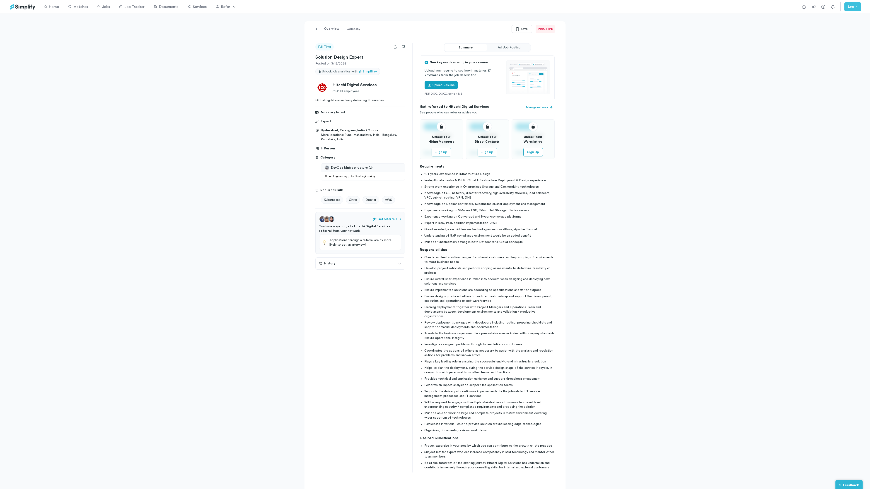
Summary (466, 47)
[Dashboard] (22, 7)
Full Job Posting (509, 47)
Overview (331, 28)
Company (353, 29)
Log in (852, 6)
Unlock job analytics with (349, 71)
